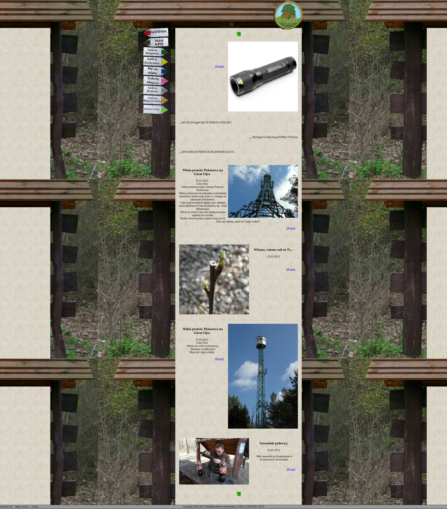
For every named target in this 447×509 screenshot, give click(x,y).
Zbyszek (219, 66)
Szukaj (35, 506)
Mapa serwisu (22, 506)
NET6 (261, 506)
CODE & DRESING (247, 506)
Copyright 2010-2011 (193, 506)
